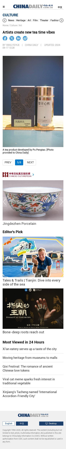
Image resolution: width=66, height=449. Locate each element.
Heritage (20, 20)
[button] (4, 20)
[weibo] (25, 38)
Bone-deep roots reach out (23, 332)
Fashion (54, 20)
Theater (44, 20)
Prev (8, 162)
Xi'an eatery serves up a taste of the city (30, 349)
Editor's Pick (13, 232)
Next (30, 162)
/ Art (20, 25)
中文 (60, 7)
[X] (11, 38)
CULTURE (10, 15)
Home (5, 25)
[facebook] (5, 38)
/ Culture (13, 25)
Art (29, 20)
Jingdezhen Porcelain (19, 224)
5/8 (19, 162)
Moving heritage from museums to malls (30, 358)
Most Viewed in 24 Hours (23, 342)
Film (35, 20)
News (11, 20)
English (8, 423)
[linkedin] (18, 38)
